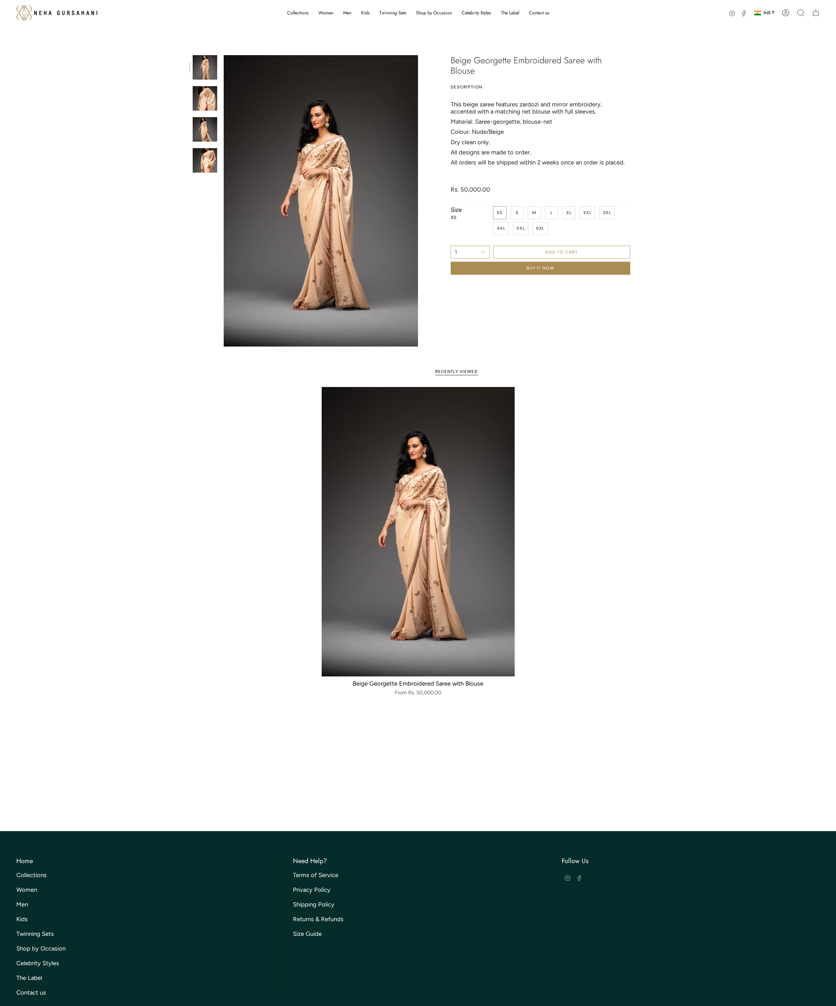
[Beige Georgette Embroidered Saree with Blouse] (418, 531)
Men (22, 904)
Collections (31, 875)
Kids (22, 919)
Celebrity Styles (37, 963)
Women (26, 889)
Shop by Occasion (41, 948)
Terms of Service (315, 875)
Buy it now (540, 268)
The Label (29, 978)
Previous (223, 201)
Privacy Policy (311, 889)
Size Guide (307, 933)
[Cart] (815, 12)
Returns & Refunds (318, 919)
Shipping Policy (313, 904)
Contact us (31, 992)
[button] (298, 13)
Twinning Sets (35, 933)
